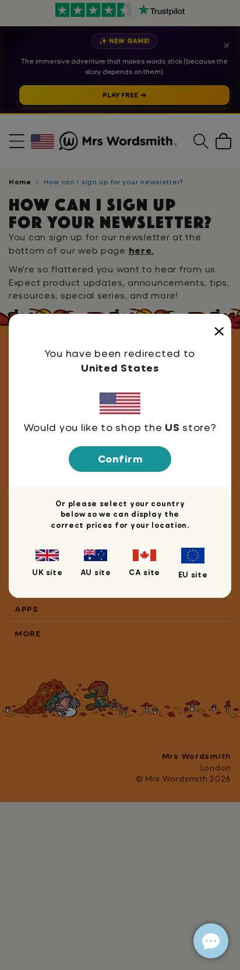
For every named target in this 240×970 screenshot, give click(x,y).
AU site (95, 572)
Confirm (120, 459)
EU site (193, 574)
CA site (144, 572)
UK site (47, 572)
